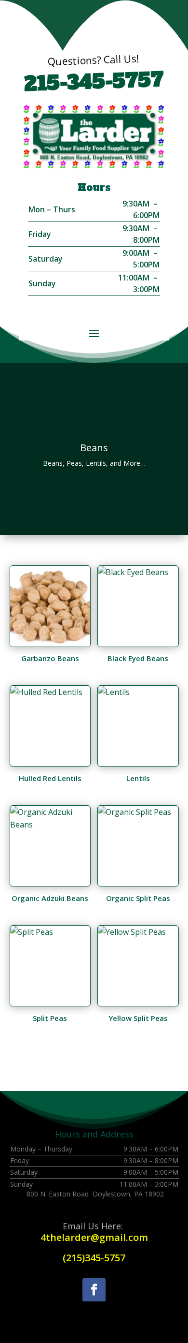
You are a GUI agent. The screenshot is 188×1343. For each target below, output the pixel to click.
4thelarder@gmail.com (94, 1237)
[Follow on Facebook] (94, 1289)
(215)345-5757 (94, 1257)
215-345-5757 (94, 81)
